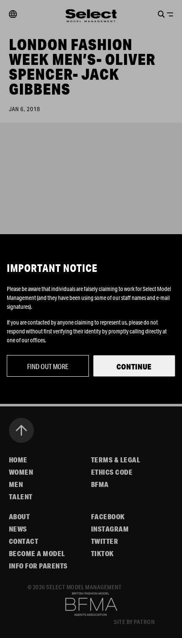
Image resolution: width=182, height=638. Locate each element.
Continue (134, 366)
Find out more (48, 366)
